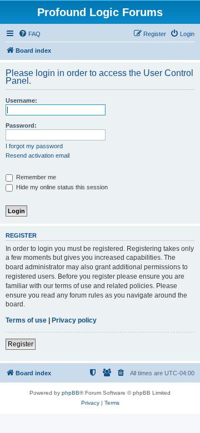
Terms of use (26, 320)
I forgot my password (34, 146)
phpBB (70, 393)
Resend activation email (37, 155)
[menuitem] (29, 34)
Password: (21, 125)
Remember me (35, 177)
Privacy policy (74, 320)
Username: (21, 100)
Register (20, 344)
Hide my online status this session (61, 187)
